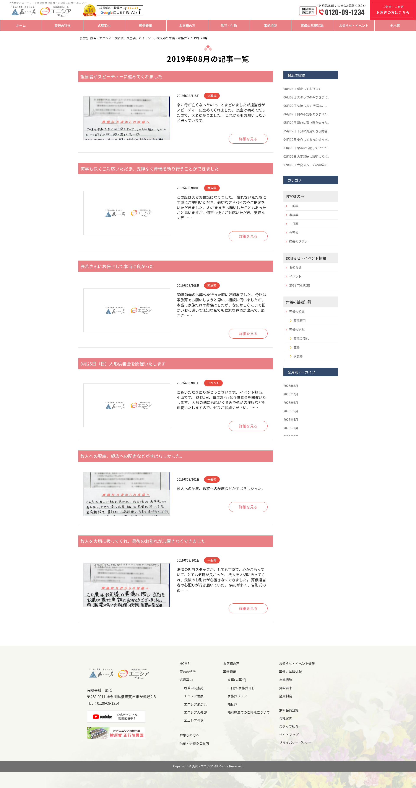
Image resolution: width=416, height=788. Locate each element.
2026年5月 (290, 411)
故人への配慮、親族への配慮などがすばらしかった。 (132, 456)
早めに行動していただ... (306, 148)
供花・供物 (229, 25)
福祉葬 (232, 704)
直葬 (297, 347)
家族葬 (293, 215)
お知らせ (295, 267)
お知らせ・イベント (353, 25)
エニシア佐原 (193, 696)
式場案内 (104, 25)
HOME (184, 663)
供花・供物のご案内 (194, 743)
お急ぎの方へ (189, 735)
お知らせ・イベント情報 (306, 258)
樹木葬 (395, 25)
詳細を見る (248, 138)
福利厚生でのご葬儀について (249, 712)
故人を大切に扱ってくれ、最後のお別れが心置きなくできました (142, 541)
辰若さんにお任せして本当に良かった (117, 266)
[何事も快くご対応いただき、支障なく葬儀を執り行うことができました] (127, 213)
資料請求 (285, 688)
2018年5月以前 (299, 285)
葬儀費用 (145, 25)
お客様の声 (187, 25)
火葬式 (293, 232)
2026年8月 (290, 385)
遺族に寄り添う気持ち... (306, 122)
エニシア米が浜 (195, 704)
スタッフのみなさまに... (306, 97)
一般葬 (293, 206)
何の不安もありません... (306, 114)
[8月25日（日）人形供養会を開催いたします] (127, 405)
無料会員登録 (289, 710)
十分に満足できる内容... (306, 131)
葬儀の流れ (296, 329)
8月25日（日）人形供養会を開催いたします (123, 363)
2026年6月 (290, 402)
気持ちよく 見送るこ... (305, 105)
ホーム (21, 25)
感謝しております (302, 89)
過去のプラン (298, 241)
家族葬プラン (237, 696)
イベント (295, 276)
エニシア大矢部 (195, 712)
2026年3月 (290, 428)
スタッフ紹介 (289, 726)
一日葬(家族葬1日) (241, 688)
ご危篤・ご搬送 (393, 10)
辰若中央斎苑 (193, 688)
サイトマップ (289, 734)
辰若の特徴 (62, 25)
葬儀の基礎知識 (312, 25)
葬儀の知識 (296, 311)
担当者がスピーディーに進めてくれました (121, 76)
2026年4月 (290, 419)
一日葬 (293, 223)
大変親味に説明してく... (306, 156)
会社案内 (285, 718)
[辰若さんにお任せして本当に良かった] (127, 310)
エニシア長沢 (193, 720)
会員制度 (285, 696)
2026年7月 (290, 394)
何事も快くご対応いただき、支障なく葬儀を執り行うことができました (149, 168)
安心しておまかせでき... (306, 139)
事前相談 (270, 25)
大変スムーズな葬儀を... (306, 165)
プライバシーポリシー (295, 742)
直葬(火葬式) (237, 679)
